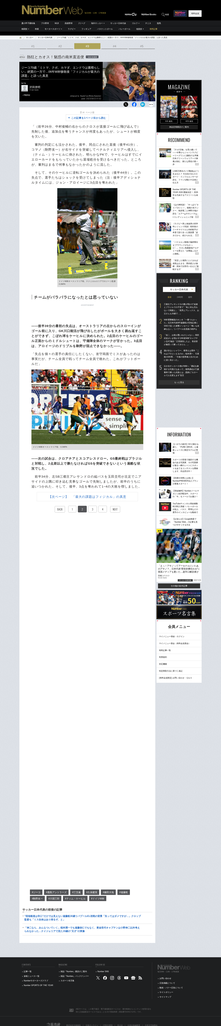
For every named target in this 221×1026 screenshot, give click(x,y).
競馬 (159, 23)
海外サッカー (97, 23)
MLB (57, 23)
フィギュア (86, 29)
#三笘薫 (76, 892)
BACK (60, 509)
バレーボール (124, 29)
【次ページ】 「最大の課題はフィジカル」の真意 (87, 496)
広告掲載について (167, 983)
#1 (33, 46)
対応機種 (163, 664)
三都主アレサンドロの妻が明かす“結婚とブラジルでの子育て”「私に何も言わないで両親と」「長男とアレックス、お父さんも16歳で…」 (181, 309)
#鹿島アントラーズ (56, 892)
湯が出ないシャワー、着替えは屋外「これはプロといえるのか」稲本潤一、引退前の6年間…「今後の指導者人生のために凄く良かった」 (181, 355)
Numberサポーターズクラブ (36, 981)
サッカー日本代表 (118, 23)
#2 (60, 46)
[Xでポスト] (125, 105)
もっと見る (179, 382)
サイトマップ (165, 997)
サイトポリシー (166, 992)
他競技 (139, 29)
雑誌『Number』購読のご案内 (74, 971)
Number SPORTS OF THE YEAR (38, 985)
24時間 (180, 297)
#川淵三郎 (53, 898)
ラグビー (72, 29)
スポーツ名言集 (67, 981)
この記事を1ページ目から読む (88, 118)
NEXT (115, 509)
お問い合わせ (165, 978)
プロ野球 (45, 23)
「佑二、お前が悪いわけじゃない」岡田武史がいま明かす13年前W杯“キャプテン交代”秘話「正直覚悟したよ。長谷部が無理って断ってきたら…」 (181, 340)
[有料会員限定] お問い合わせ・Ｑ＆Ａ (175, 678)
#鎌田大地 (108, 892)
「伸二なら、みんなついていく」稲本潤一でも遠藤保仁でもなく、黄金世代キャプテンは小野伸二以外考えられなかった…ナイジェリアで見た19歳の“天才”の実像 (82, 929)
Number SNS (103, 971)
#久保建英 (91, 892)
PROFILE (27, 95)
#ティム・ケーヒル (75, 898)
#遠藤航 (123, 892)
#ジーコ (36, 892)
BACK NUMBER (92, 57)
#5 (141, 46)
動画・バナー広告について (171, 988)
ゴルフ (135, 23)
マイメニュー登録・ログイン (171, 636)
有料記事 (153, 29)
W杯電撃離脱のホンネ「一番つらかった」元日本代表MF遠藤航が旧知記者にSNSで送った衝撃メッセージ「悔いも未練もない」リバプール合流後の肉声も (181, 324)
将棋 (37, 29)
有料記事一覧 (165, 650)
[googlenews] (133, 978)
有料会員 (195, 13)
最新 (170, 297)
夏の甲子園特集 (28, 23)
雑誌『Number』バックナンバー (75, 976)
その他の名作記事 (179, 586)
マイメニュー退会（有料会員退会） (174, 643)
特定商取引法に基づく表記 (171, 671)
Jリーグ (81, 23)
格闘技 (24, 29)
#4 (114, 46)
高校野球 (68, 23)
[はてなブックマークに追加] (142, 105)
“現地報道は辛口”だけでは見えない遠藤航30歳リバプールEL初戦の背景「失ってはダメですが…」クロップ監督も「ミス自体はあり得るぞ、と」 (82, 918)
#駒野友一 (37, 898)
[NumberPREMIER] (180, 13)
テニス (148, 23)
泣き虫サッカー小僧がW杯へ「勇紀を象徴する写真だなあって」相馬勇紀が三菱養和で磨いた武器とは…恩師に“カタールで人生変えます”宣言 (181, 371)
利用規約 (163, 657)
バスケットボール (105, 29)
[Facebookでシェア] (134, 105)
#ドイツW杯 (97, 898)
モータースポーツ (52, 29)
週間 (190, 297)
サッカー (29, 37)
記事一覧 (28, 971)
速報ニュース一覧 (31, 976)
